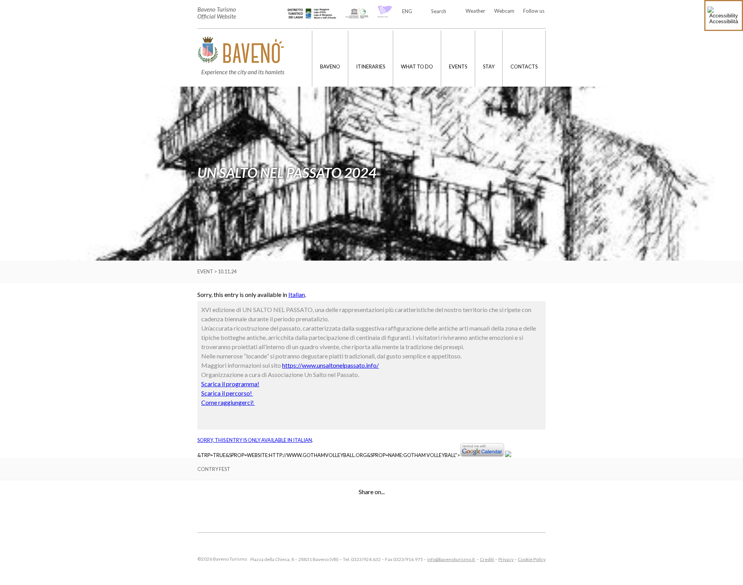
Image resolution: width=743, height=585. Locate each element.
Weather (475, 11)
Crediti (487, 559)
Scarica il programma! (230, 383)
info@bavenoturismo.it (451, 559)
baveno (330, 66)
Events (458, 66)
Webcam (504, 11)
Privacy (506, 559)
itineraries (370, 66)
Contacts (524, 66)
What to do (417, 66)
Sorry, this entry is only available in (245, 440)
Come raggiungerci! (228, 402)
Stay (489, 66)
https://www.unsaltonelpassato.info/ (330, 365)
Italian (296, 294)
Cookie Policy (532, 559)
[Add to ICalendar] (508, 455)
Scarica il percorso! (227, 393)
